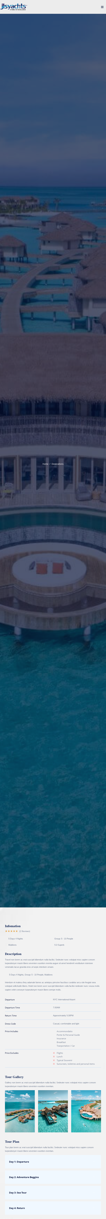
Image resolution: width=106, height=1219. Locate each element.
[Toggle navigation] (102, 7)
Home (45, 463)
